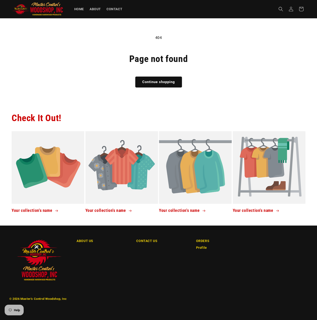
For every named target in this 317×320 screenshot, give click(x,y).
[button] (281, 9)
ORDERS (203, 241)
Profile (201, 247)
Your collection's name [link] (32, 210)
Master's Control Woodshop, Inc (43, 299)
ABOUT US (85, 241)
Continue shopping (158, 82)
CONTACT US (146, 241)
